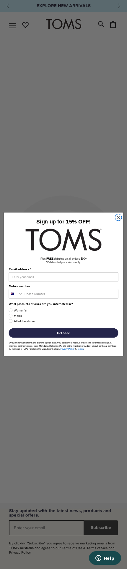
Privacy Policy (67, 349)
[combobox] (15, 294)
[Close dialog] (118, 217)
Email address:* (20, 269)
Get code (63, 333)
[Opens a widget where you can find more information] (105, 558)
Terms (80, 349)
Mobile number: (20, 286)
